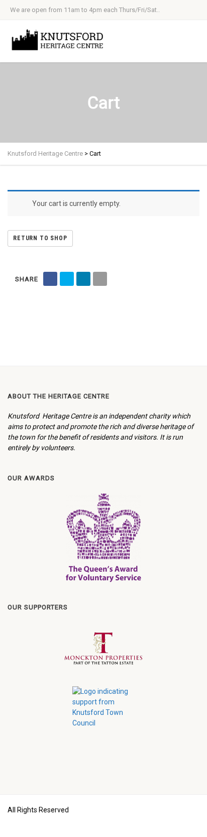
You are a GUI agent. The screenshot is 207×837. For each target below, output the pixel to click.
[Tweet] (67, 279)
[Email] (100, 279)
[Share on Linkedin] (83, 279)
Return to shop (40, 238)
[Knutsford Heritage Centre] (60, 40)
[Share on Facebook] (50, 279)
